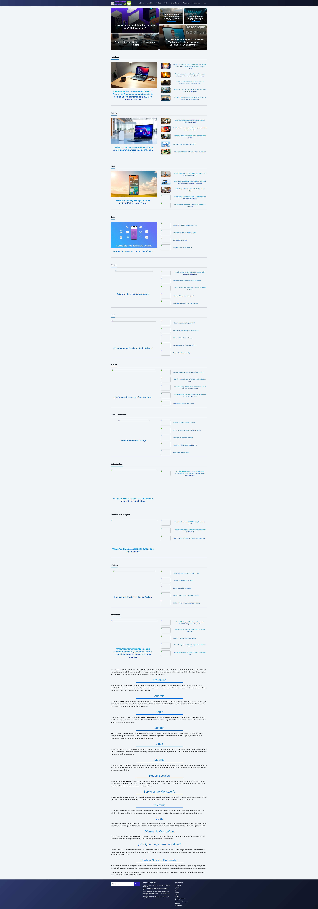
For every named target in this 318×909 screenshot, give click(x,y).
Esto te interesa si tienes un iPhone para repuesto (156, 891)
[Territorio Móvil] (121, 3)
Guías (113, 217)
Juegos (114, 265)
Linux (204, 3)
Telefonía (186, 3)
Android (158, 3)
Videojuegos (196, 3)
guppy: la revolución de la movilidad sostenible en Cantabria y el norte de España (156, 889)
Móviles (141, 3)
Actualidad (150, 3)
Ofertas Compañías (118, 415)
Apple (165, 3)
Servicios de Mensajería (120, 515)
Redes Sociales (175, 3)
